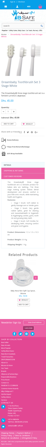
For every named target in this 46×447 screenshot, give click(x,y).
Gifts (40, 30)
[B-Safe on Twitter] (20, 334)
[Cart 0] (40, 6)
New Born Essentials (8, 354)
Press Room (5, 380)
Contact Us (5, 383)
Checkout (21, 2)
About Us (4, 363)
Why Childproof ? (7, 391)
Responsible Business (8, 377)
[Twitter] (28, 132)
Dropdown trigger (17, 6)
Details (7, 165)
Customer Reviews (13, 176)
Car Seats (29, 30)
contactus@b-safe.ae (15, 426)
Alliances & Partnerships (9, 374)
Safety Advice (6, 397)
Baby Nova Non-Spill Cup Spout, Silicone (23, 292)
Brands (3, 371)
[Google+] (36, 132)
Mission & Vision (7, 365)
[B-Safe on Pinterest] (26, 334)
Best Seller (5, 342)
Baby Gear (21, 30)
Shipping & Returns (13, 171)
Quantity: (5, 107)
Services (4, 400)
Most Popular (6, 348)
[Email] (21, 132)
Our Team (4, 368)
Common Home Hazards (9, 388)
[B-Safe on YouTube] (32, 334)
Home (4, 34)
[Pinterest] (32, 132)
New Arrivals (5, 345)
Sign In (12, 2)
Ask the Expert (6, 394)
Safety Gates (13, 30)
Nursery (35, 30)
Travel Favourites (7, 357)
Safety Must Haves (7, 351)
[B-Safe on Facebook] (14, 334)
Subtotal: (5, 118)
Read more (21, 96)
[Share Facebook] (24, 132)
